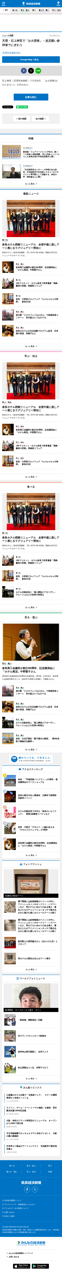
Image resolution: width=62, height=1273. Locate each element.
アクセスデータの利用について (16, 1208)
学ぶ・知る (56, 10)
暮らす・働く (44, 10)
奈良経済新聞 (31, 4)
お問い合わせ (9, 1212)
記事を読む (31, 97)
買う (34, 10)
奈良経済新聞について (12, 1200)
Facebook (27, 1189)
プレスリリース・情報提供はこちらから (19, 1204)
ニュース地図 (7, 35)
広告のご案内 (9, 1216)
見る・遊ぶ (25, 10)
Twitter (35, 1189)
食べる (15, 10)
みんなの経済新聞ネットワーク (31, 1243)
